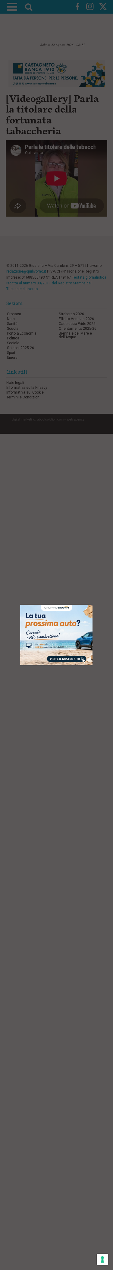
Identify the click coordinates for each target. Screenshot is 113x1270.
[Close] (93, 605)
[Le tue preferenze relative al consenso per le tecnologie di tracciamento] (102, 1259)
